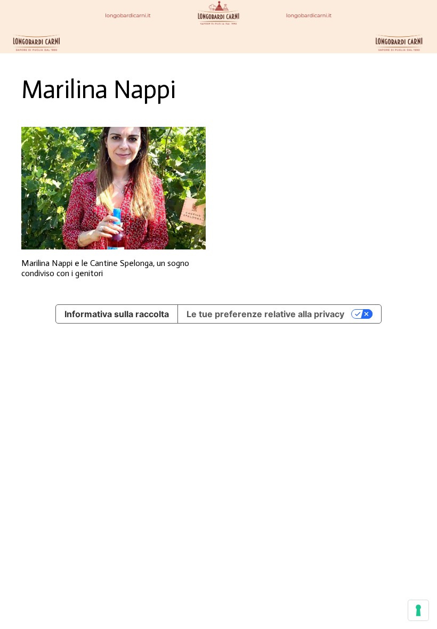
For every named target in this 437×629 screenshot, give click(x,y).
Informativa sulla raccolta (116, 314)
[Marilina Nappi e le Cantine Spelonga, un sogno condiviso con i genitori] (113, 188)
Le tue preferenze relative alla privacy (265, 314)
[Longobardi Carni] (218, 26)
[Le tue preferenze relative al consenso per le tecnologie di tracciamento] (418, 610)
